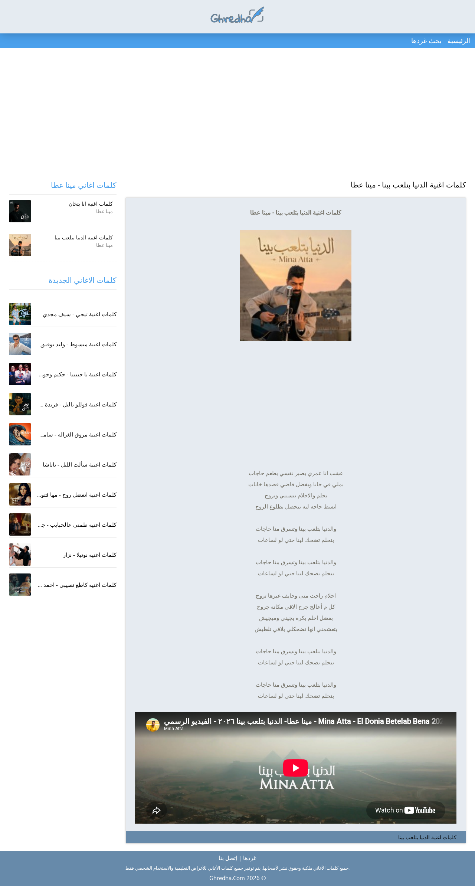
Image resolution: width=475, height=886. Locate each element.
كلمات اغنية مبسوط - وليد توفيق (78, 344)
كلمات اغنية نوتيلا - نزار (90, 554)
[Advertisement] (237, 115)
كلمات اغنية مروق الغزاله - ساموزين (74, 434)
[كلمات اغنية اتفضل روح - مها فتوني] (20, 494)
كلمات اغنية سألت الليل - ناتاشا (80, 464)
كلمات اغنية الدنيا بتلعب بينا (427, 837)
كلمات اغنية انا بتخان (91, 203)
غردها (249, 858)
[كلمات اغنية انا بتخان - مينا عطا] (20, 211)
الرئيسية (459, 40)
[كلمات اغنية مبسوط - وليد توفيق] (20, 344)
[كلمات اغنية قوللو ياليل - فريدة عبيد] (20, 404)
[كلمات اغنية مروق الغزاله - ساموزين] (20, 434)
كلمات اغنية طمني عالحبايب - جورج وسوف (66, 524)
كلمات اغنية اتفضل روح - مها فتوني (76, 494)
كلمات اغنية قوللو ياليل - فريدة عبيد (75, 404)
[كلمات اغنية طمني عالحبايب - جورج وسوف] (20, 524)
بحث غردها (426, 40)
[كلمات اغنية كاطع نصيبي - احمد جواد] (20, 584)
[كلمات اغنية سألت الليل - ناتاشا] (20, 464)
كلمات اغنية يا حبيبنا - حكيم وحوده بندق (71, 374)
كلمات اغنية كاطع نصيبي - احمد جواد (74, 584)
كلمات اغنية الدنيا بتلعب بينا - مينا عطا (408, 185)
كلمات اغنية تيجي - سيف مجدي (80, 314)
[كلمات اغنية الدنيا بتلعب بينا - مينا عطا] (20, 245)
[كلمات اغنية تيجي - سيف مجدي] (20, 314)
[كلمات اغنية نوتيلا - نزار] (20, 554)
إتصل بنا (228, 858)
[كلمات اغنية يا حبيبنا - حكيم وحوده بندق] (20, 374)
